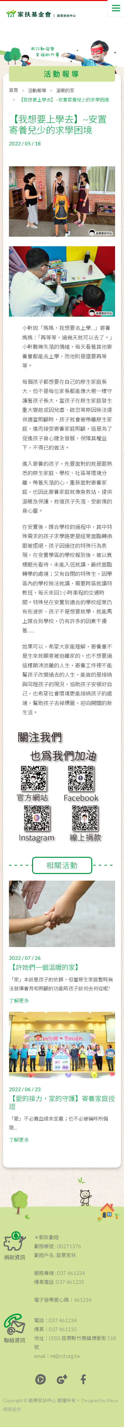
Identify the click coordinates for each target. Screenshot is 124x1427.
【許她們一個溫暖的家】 (45, 967)
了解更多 (19, 1001)
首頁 (13, 90)
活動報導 (37, 90)
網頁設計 (12, 1409)
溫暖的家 (65, 90)
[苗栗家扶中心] (32, 13)
